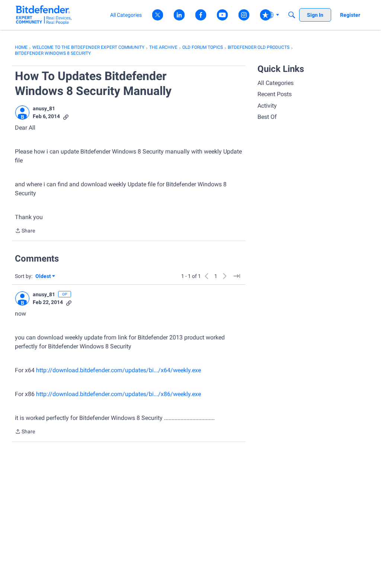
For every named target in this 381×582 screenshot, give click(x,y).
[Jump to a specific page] (237, 276)
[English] (44, 15)
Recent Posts (274, 94)
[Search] (291, 15)
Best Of (267, 116)
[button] (22, 112)
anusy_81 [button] (44, 108)
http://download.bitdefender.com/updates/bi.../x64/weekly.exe (118, 370)
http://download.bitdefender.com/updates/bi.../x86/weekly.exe (118, 394)
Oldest (43, 276)
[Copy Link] (65, 116)
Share (25, 231)
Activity (267, 105)
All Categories (275, 82)
